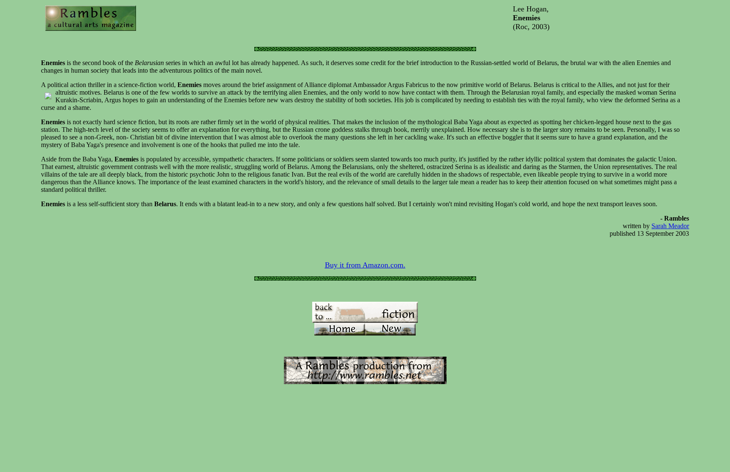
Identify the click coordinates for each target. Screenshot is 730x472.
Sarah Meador (670, 225)
